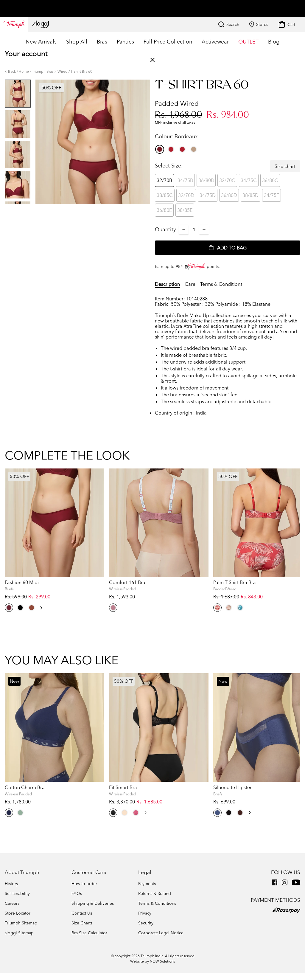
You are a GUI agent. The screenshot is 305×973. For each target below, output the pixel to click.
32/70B (164, 180)
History (11, 883)
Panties (125, 41)
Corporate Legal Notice (160, 932)
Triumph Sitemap (21, 923)
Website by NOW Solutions (152, 961)
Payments (147, 883)
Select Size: (169, 165)
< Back (10, 71)
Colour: (176, 136)
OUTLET (248, 41)
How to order (84, 883)
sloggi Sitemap (19, 932)
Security (145, 923)
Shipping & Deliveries (92, 903)
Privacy (144, 913)
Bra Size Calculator (89, 932)
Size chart (285, 166)
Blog (273, 41)
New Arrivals (41, 41)
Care (190, 284)
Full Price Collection (168, 41)
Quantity (165, 229)
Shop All (76, 41)
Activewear (215, 41)
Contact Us (81, 913)
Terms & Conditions (221, 284)
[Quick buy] (96, 578)
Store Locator (17, 913)
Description (167, 284)
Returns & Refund (154, 893)
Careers (12, 903)
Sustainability (17, 893)
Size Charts (81, 923)
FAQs (76, 893)
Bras (102, 41)
